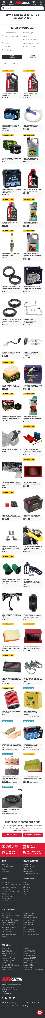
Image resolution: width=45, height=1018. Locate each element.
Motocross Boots (29, 913)
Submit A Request (34, 835)
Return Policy (28, 871)
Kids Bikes (5, 894)
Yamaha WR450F (8, 969)
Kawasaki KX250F (29, 958)
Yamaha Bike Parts (8, 922)
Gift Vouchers (7, 898)
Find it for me (23, 830)
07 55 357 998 (7, 993)
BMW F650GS (7, 951)
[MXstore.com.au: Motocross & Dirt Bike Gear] (22, 3)
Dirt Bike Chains (7, 929)
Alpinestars (27, 887)
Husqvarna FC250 (29, 956)
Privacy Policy (16, 1006)
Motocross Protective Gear (11, 884)
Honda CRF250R (29, 953)
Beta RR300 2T (7, 949)
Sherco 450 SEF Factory (10, 965)
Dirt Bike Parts (7, 889)
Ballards (26, 884)
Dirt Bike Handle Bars (31, 934)
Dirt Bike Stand (28, 920)
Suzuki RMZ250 (28, 965)
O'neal (25, 889)
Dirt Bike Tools (7, 932)
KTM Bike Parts (28, 925)
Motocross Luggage (9, 934)
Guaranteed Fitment (30, 874)
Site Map (25, 1006)
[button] (40, 1012)
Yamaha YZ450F (29, 967)
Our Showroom (7, 867)
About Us (5, 864)
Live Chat (13, 835)
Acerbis (26, 891)
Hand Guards (28, 922)
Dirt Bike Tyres (28, 929)
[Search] (3, 8)
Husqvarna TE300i (8, 958)
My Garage (5, 871)
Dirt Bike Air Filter (8, 925)
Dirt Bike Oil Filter (29, 932)
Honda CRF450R (7, 956)
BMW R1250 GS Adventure (33, 969)
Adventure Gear (29, 915)
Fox (24, 882)
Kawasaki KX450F (8, 960)
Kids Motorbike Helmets (10, 891)
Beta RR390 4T (28, 949)
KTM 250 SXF (28, 960)
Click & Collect (28, 867)
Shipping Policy (28, 869)
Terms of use (6, 1006)
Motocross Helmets (9, 887)
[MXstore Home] (12, 979)
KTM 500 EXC (6, 963)
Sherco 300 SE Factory (31, 963)
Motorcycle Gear (8, 896)
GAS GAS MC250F (8, 953)
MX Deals (5, 901)
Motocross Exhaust (30, 918)
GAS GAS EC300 (29, 951)
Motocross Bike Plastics (10, 920)
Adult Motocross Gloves (10, 915)
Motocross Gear (7, 882)
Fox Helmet (6, 918)
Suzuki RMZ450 (7, 967)
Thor (25, 894)
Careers (4, 869)
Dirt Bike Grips (7, 913)
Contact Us (27, 864)
